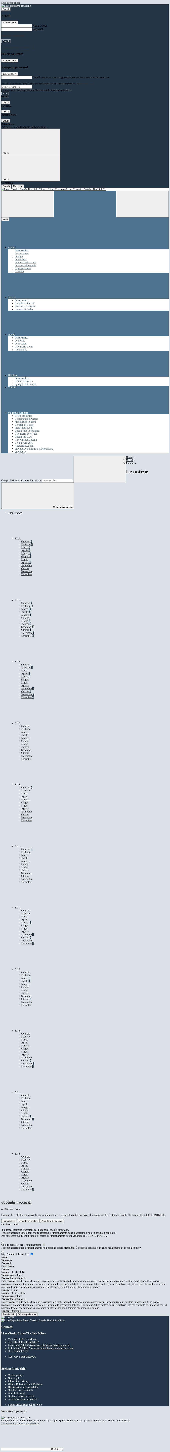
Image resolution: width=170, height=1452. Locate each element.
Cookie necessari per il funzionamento (21, 1244)
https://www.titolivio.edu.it (15, 1254)
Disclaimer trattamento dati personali (20, 1423)
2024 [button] (18, 661)
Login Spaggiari (86, 83)
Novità (129, 460)
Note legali (13, 1378)
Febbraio (27, 544)
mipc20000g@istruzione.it (42, 1345)
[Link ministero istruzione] (16, 5)
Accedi (6, 9)
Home (129, 457)
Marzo (25, 547)
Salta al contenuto (10, 2)
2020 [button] (18, 907)
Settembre (26, 565)
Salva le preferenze (27, 1314)
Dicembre (26, 574)
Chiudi (6, 102)
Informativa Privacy (18, 1381)
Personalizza (9, 1221)
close (5, 219)
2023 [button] (18, 723)
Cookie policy (15, 1375)
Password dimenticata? (13, 35)
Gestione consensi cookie (21, 1396)
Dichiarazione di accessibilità (23, 1387)
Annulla (6, 186)
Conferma (17, 186)
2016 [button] (18, 1153)
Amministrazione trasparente (23, 1399)
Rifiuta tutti (28, 1221)
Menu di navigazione (62, 507)
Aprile (25, 550)
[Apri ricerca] (142, 204)
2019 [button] (18, 969)
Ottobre (25, 568)
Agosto (26, 562)
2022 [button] (18, 784)
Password (38, 29)
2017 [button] (18, 1092)
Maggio (26, 553)
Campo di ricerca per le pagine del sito (21, 480)
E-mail (36, 77)
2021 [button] (18, 846)
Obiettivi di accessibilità (20, 1390)
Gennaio (26, 541)
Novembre (26, 571)
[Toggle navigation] (27, 204)
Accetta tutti (52, 1221)
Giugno (26, 556)
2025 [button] (18, 600)
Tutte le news (15, 512)
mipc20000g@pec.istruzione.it (43, 1348)
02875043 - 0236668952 (26, 1342)
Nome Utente (40, 25)
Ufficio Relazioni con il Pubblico (25, 1384)
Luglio (24, 559)
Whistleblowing (16, 1393)
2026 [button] (18, 538)
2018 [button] (18, 1030)
